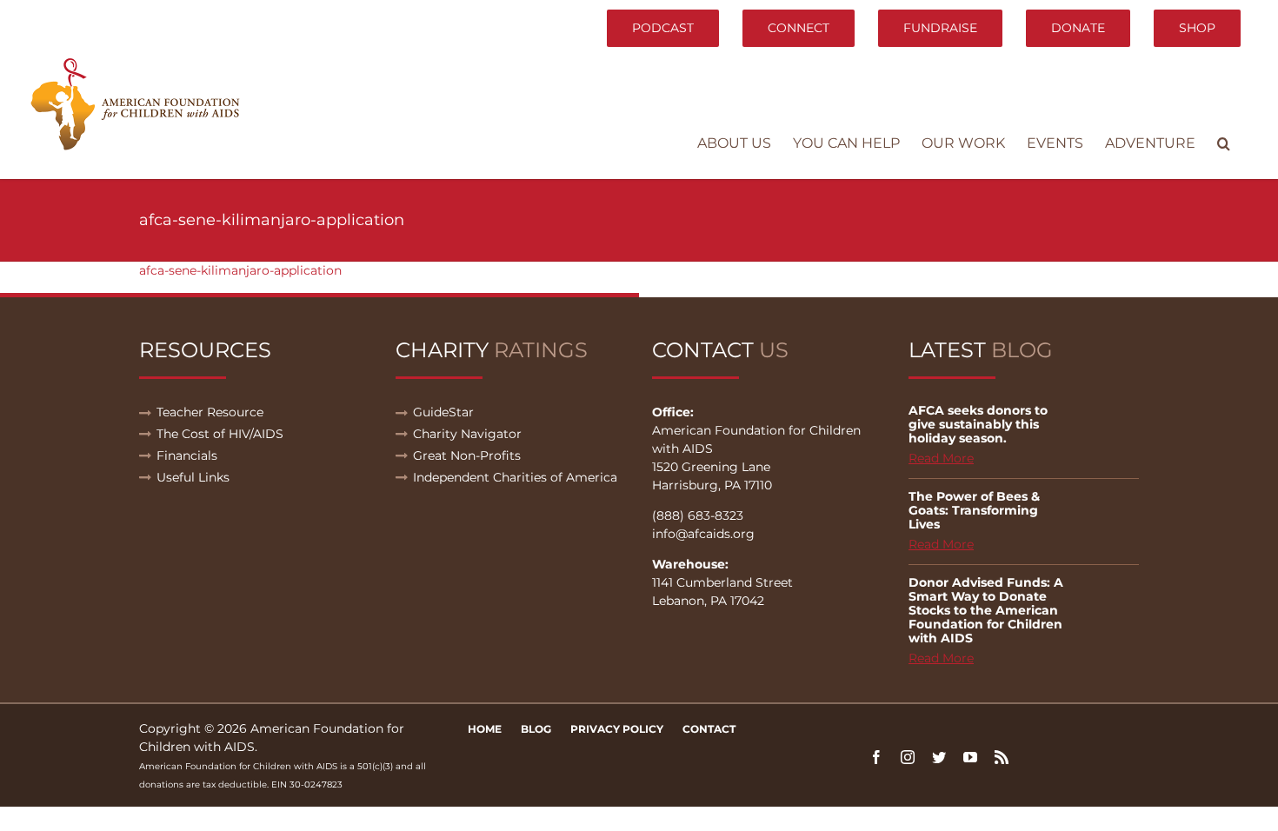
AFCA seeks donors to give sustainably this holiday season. (978, 424)
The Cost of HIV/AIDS (219, 434)
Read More (941, 458)
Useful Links (193, 477)
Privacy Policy (616, 728)
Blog (536, 728)
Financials (186, 455)
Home (485, 728)
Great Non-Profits (467, 455)
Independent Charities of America (515, 477)
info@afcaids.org (703, 534)
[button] (1223, 143)
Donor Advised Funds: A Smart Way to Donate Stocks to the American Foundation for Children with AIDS (986, 610)
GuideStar (443, 412)
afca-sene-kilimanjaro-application (240, 270)
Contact (709, 728)
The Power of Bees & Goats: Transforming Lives (974, 510)
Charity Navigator (467, 434)
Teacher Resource (209, 412)
